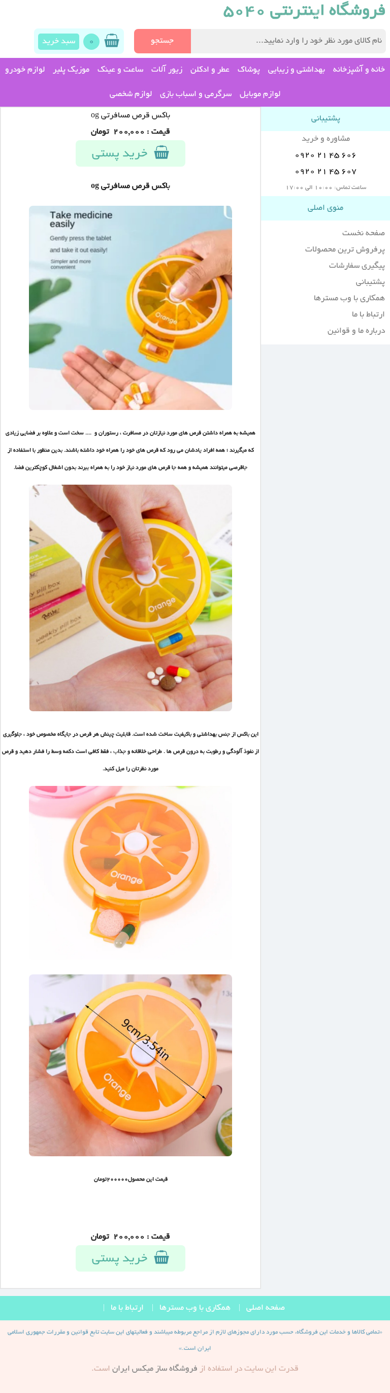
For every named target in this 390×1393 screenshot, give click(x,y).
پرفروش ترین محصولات (345, 250)
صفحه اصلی (265, 1308)
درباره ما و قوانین (356, 331)
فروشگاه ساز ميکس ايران (155, 1369)
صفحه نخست (363, 234)
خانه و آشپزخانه (359, 70)
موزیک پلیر (71, 70)
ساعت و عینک (120, 70)
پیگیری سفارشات (357, 266)
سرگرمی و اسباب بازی (196, 94)
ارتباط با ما (368, 315)
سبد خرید (58, 42)
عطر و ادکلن (210, 70)
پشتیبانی (370, 282)
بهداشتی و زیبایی (296, 70)
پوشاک (249, 70)
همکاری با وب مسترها (349, 299)
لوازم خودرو (25, 70)
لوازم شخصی (131, 94)
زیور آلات (166, 70)
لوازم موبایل (260, 94)
